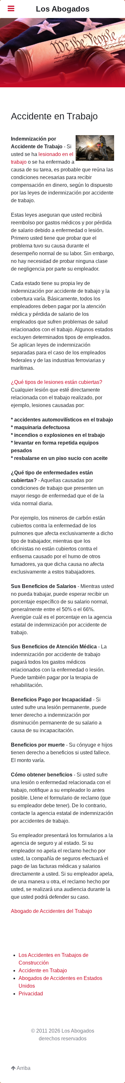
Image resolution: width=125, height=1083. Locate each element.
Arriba (23, 1068)
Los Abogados (62, 8)
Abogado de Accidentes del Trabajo (51, 911)
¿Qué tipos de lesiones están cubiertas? (56, 382)
